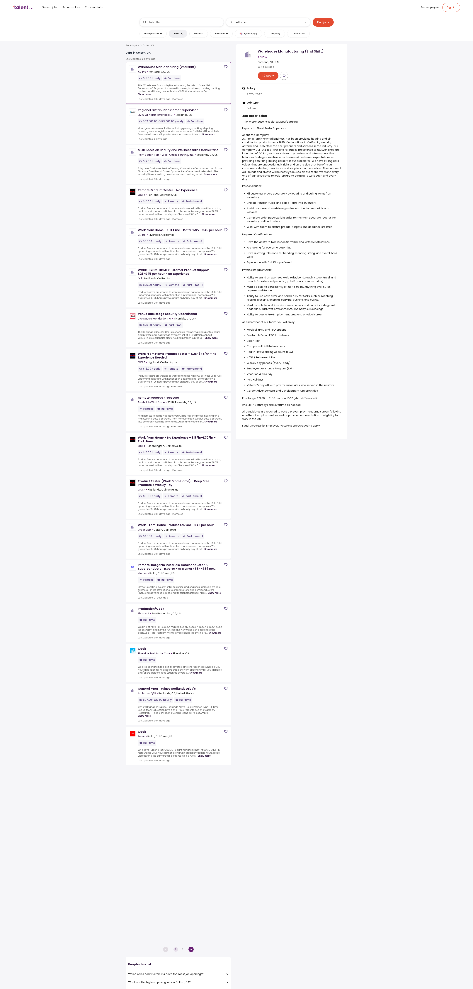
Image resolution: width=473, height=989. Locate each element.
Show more (144, 94)
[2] (191, 949)
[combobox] (185, 22)
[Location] (265, 22)
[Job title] (182, 22)
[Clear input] (305, 22)
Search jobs (132, 45)
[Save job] (226, 66)
